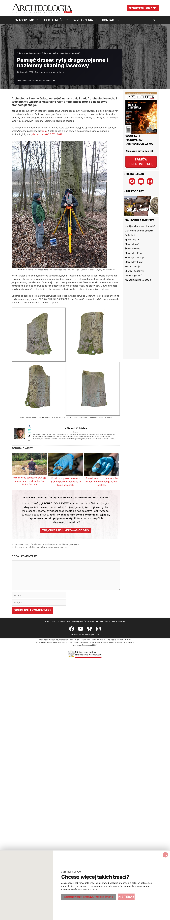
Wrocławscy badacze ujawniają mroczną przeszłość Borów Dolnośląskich (29, 481)
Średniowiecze (132, 248)
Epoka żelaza (132, 239)
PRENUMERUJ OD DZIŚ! (142, 8)
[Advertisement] (141, 321)
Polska (45, 53)
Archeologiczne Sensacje (138, 280)
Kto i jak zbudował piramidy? (140, 226)
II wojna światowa (24, 81)
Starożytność (132, 244)
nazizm (42, 81)
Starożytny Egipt (134, 262)
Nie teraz (126, 897)
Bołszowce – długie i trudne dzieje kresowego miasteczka (41, 547)
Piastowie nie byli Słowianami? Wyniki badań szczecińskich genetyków (47, 544)
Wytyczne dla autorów (115, 621)
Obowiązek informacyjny (83, 621)
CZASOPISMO (24, 20)
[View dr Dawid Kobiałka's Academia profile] (29, 435)
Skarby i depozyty (134, 271)
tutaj (43, 131)
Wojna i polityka (56, 53)
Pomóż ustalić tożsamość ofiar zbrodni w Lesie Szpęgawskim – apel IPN (101, 481)
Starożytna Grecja (134, 257)
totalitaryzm (50, 81)
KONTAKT (109, 20)
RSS (47, 621)
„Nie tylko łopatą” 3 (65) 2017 (46, 134)
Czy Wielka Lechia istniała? (139, 230)
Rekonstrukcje (132, 266)
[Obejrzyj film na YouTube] (141, 206)
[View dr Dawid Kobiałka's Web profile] (29, 440)
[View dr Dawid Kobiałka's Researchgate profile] (29, 430)
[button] (154, 20)
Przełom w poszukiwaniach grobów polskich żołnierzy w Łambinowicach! (66, 481)
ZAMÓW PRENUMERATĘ (141, 161)
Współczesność (72, 53)
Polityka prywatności (61, 621)
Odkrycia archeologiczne (29, 53)
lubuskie (35, 81)
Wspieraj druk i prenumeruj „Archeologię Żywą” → (88, 897)
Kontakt (99, 621)
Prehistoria (130, 235)
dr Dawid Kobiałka (75, 428)
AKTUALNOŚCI (53, 20)
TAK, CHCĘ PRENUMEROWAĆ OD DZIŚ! (65, 530)
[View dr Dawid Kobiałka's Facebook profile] (29, 426)
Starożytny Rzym (134, 253)
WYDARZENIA (83, 20)
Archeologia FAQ (133, 275)
